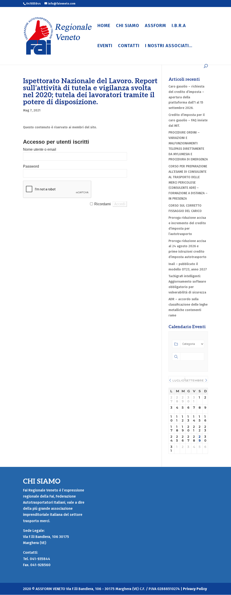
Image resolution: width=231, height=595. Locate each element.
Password (31, 166)
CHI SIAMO (127, 26)
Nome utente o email (39, 149)
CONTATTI (128, 46)
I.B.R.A (179, 26)
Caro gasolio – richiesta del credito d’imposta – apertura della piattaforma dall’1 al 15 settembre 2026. (186, 97)
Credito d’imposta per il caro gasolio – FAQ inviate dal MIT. (188, 120)
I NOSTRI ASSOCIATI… (168, 46)
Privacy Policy (195, 589)
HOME (103, 26)
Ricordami (102, 204)
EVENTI (104, 46)
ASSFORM (155, 26)
